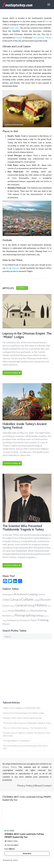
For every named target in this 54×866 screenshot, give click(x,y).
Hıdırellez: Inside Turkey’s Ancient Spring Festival (22, 718)
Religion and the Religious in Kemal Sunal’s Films (21, 708)
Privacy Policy (9, 767)
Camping (32, 594)
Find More (21, 288)
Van (7, 268)
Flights (12, 606)
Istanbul (20, 610)
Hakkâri (19, 37)
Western (6, 624)
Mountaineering (38, 610)
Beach (23, 594)
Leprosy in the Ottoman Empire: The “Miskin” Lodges (23, 713)
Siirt (47, 21)
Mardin (48, 37)
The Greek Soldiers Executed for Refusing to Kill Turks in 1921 (25, 747)
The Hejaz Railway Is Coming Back (16, 741)
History (41, 605)
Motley (27, 611)
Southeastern (13, 620)
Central (41, 594)
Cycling (36, 600)
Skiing (5, 620)
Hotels (11, 610)
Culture (27, 599)
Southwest (25, 620)
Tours (33, 620)
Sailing (39, 615)
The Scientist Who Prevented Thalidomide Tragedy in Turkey (27, 723)
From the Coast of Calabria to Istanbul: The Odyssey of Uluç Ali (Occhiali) (26, 734)
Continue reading (11, 373)
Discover (45, 599)
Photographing (24, 615)
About (38, 785)
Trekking (43, 620)
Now (12, 616)
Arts (16, 594)
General (20, 605)
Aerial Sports (8, 594)
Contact (47, 785)
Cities (6, 599)
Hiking (30, 605)
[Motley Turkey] (17, 4)
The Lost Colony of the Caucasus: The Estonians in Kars (25, 728)
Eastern (6, 605)
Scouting (46, 616)
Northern (7, 615)
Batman (40, 37)
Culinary (15, 599)
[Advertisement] (27, 670)
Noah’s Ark (14, 28)
